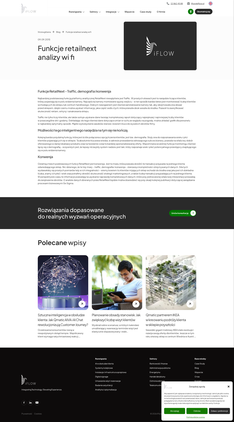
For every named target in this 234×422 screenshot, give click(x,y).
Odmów (197, 411)
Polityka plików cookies (195, 417)
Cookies (38, 413)
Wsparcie (129, 11)
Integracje (111, 11)
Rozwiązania (75, 11)
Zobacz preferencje (219, 411)
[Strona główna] (29, 8)
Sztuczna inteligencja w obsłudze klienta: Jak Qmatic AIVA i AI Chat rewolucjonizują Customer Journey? (63, 320)
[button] (228, 386)
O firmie (161, 11)
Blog (58, 32)
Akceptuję (174, 411)
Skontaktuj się (203, 11)
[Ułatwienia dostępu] (191, 11)
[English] (210, 3)
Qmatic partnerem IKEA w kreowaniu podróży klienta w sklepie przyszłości (166, 320)
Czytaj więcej (82, 304)
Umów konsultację (179, 213)
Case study (145, 11)
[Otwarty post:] (63, 282)
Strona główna (44, 32)
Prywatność (27, 413)
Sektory (94, 11)
